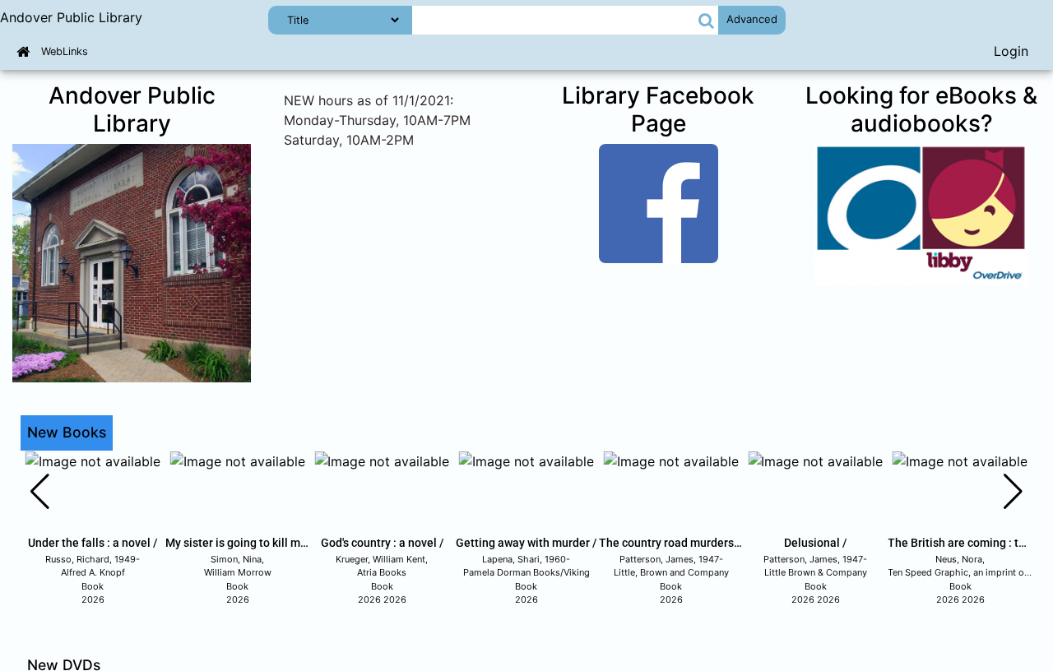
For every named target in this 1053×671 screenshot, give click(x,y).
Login (1011, 51)
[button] (706, 20)
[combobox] (554, 20)
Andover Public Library (71, 17)
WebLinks (64, 51)
